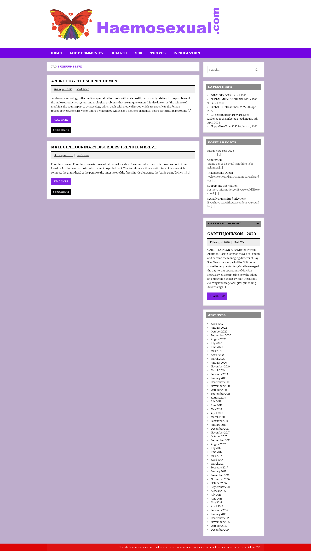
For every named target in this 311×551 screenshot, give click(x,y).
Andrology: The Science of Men (84, 81)
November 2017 (220, 432)
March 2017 (218, 463)
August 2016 (218, 490)
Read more (61, 119)
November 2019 (220, 366)
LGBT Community (87, 53)
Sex (138, 53)
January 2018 (218, 424)
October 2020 (219, 331)
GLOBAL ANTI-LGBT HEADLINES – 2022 (234, 99)
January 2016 (218, 514)
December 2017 (220, 428)
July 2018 (216, 401)
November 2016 (220, 479)
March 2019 (218, 370)
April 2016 (217, 506)
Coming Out (214, 159)
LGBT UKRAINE (220, 95)
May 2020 (217, 351)
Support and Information (222, 185)
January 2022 (219, 327)
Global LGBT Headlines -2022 (228, 107)
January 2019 (218, 378)
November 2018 (220, 386)
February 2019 (219, 374)
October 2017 (219, 436)
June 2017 (216, 452)
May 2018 (216, 409)
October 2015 (219, 525)
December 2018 (220, 382)
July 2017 (216, 448)
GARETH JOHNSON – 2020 (231, 234)
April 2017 (217, 459)
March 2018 (218, 417)
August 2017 (218, 444)
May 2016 (216, 502)
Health (119, 53)
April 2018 (217, 413)
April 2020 (217, 354)
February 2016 (219, 510)
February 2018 (219, 420)
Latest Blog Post (224, 223)
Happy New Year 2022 (224, 126)
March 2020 (218, 358)
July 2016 (216, 494)
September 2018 (220, 393)
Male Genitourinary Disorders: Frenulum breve (104, 147)
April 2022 (217, 323)
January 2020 (219, 362)
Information (186, 53)
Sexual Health (61, 130)
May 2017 (216, 455)
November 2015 (220, 521)
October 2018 (219, 389)
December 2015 (220, 518)
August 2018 (218, 397)
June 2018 (216, 405)
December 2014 (220, 529)
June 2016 (216, 498)
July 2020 (216, 343)
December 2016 (220, 475)
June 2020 (217, 347)
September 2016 (220, 487)
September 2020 (221, 335)
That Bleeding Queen (220, 172)
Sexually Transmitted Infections (226, 198)
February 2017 (219, 467)
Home (56, 53)
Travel (158, 53)
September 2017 (220, 440)
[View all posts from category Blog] (257, 223)
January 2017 (218, 471)
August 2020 (218, 339)
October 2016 (219, 483)
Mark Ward (83, 89)
